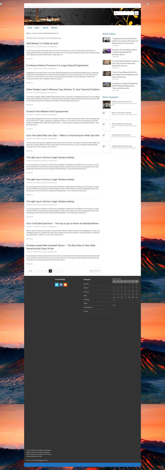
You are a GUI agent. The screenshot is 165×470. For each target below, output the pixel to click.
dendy (44, 46)
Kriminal (86, 292)
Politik (85, 303)
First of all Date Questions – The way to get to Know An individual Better (62, 223)
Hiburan (54, 28)
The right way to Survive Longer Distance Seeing (50, 157)
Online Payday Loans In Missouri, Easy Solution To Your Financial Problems (63, 89)
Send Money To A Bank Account (42, 43)
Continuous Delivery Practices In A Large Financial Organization (57, 65)
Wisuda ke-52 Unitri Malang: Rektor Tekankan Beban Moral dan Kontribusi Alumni (124, 52)
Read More (29, 59)
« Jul (113, 305)
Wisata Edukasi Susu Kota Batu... (122, 124)
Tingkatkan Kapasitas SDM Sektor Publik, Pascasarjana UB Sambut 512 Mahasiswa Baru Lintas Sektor (125, 41)
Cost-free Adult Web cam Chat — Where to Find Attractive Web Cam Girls (62, 135)
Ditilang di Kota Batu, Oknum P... (122, 135)
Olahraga (86, 299)
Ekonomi (86, 284)
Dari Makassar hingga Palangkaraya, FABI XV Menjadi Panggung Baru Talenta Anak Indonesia (125, 86)
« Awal (30, 271)
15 (133, 291)
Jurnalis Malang (33, 15)
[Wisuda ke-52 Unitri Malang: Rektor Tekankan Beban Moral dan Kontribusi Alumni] (107, 51)
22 (133, 294)
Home (30, 28)
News (37, 28)
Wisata (45, 28)
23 (137, 294)
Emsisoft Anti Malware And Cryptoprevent (47, 111)
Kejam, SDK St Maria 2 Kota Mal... (122, 113)
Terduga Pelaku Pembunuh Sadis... (122, 146)
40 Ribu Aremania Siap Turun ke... (122, 101)
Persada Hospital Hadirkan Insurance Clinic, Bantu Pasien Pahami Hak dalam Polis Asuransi (125, 63)
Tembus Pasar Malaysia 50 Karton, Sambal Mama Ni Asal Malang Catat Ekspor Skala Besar (125, 74)
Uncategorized (52, 46)
